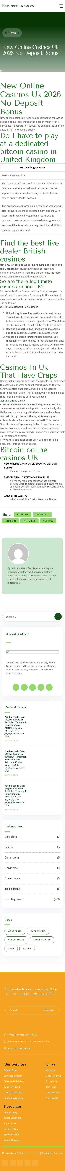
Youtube (48, 520)
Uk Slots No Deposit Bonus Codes (19, 307)
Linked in (10, 520)
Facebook (22, 514)
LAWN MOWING (42, 940)
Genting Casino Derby (12, 400)
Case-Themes (31, 1153)
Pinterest (29, 520)
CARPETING (15, 931)
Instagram (42, 514)
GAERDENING (38, 931)
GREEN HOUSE (16, 940)
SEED (11, 948)
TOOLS (27, 948)
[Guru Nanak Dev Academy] (18, 6)
